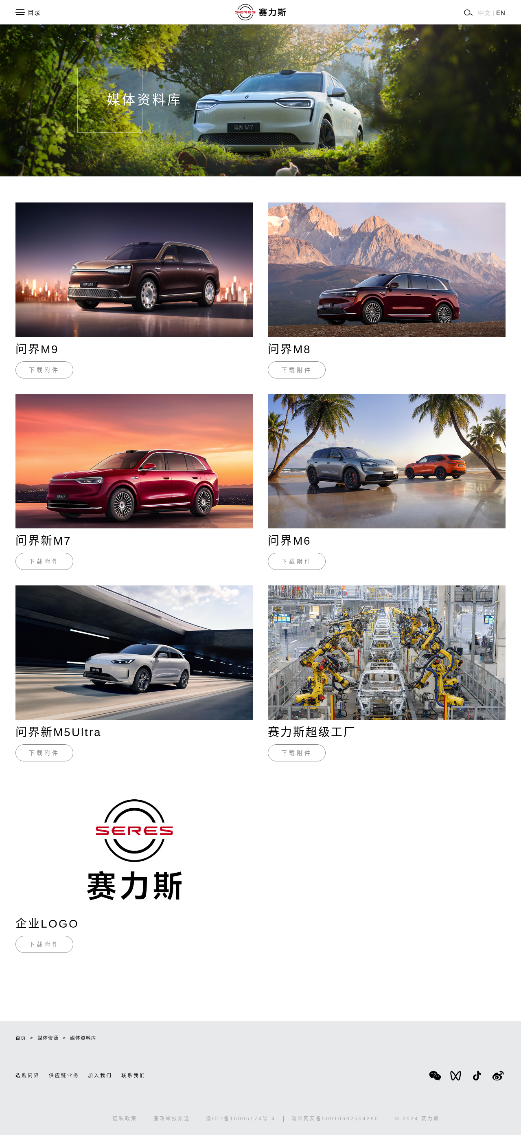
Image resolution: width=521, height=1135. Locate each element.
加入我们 (100, 1075)
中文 (484, 12)
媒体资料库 (83, 1038)
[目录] (20, 12)
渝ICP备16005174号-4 (241, 1119)
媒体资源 (48, 1038)
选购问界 (27, 1075)
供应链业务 (64, 1075)
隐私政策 (125, 1119)
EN (501, 12)
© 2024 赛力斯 (417, 1119)
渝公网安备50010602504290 (335, 1119)
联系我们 (133, 1075)
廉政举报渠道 (171, 1119)
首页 (20, 1038)
